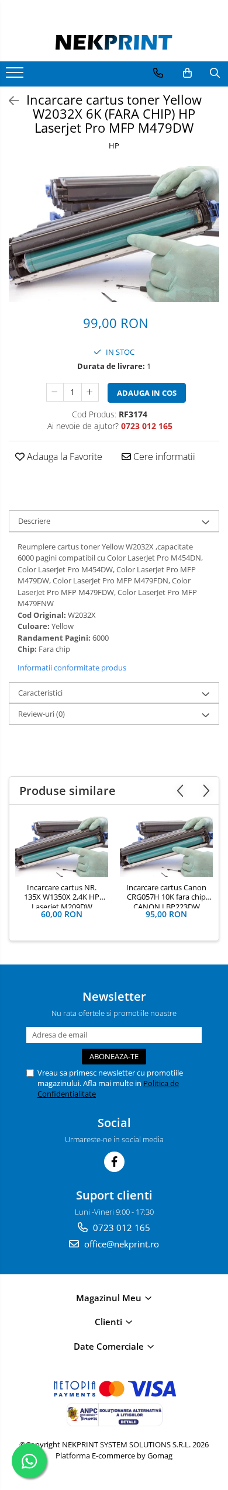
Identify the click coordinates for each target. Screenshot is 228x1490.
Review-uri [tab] (41, 713)
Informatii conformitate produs (72, 667)
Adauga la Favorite (63, 456)
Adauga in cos (147, 393)
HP (114, 145)
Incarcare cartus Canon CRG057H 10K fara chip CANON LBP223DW (166, 895)
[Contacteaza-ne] (158, 73)
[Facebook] (114, 1162)
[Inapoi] (9, 101)
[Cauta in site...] (215, 73)
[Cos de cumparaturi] (187, 73)
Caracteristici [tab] (40, 692)
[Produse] (16, 76)
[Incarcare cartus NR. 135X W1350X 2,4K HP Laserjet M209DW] (61, 847)
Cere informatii (163, 456)
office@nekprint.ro (120, 1244)
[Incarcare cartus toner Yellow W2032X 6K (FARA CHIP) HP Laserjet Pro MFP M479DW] (114, 234)
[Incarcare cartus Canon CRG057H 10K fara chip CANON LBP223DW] (166, 847)
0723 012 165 (120, 1227)
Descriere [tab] (34, 521)
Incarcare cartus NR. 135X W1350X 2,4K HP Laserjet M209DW (61, 895)
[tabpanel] (114, 234)
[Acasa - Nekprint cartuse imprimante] (114, 42)
